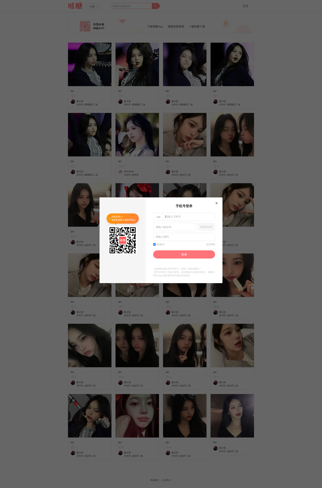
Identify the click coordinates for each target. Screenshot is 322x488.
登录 (184, 254)
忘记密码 (210, 244)
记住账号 (160, 244)
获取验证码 (206, 227)
